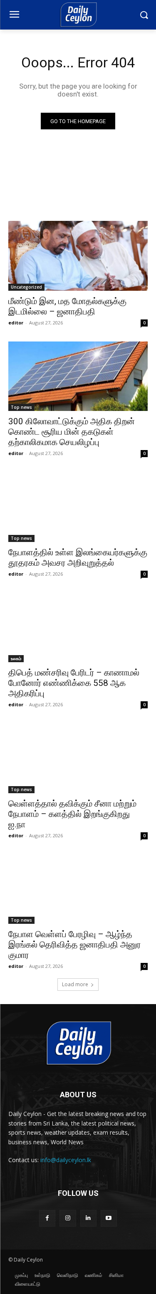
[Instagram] (67, 1218)
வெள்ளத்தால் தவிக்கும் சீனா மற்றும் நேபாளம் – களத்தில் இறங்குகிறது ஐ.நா (72, 814)
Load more (75, 984)
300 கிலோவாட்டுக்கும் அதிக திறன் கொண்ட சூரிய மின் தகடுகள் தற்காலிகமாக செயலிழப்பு (71, 431)
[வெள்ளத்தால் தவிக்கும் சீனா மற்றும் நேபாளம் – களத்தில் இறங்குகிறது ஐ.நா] (78, 758)
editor (15, 322)
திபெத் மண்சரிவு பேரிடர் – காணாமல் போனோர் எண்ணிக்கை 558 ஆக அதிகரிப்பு (73, 683)
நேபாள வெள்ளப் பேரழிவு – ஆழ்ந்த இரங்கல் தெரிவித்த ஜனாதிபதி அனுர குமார (74, 944)
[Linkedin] (88, 1218)
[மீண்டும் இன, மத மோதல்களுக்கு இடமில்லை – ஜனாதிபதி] (78, 256)
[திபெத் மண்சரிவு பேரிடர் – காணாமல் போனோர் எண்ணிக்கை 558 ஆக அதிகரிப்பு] (78, 628)
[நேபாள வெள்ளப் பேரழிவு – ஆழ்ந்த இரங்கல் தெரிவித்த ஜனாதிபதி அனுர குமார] (78, 889)
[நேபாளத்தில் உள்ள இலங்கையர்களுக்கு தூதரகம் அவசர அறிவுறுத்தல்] (78, 507)
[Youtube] (109, 1218)
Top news (21, 407)
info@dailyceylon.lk (65, 1160)
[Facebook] (47, 1218)
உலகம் (16, 658)
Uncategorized (26, 287)
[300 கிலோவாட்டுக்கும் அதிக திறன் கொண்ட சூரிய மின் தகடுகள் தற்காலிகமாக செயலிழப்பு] (78, 376)
